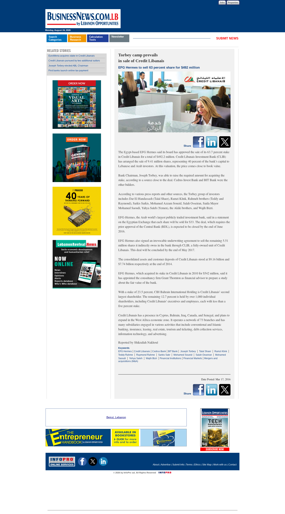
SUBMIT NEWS (227, 38)
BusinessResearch (75, 38)
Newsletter (117, 36)
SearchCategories (55, 38)
